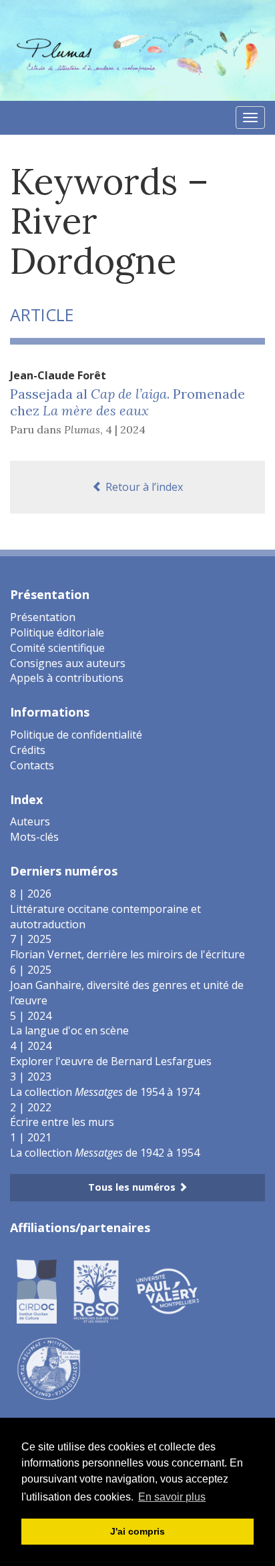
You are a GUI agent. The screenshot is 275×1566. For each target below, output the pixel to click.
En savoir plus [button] (172, 1497)
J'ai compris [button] (137, 1531)
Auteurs (30, 821)
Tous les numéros (133, 1187)
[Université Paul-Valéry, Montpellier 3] (167, 1291)
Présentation (42, 617)
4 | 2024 (125, 429)
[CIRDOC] (37, 1291)
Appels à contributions (66, 677)
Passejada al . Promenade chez (127, 402)
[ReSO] (96, 1291)
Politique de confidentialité (76, 734)
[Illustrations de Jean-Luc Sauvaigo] (49, 1368)
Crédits (27, 750)
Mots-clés (34, 836)
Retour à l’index (143, 486)
